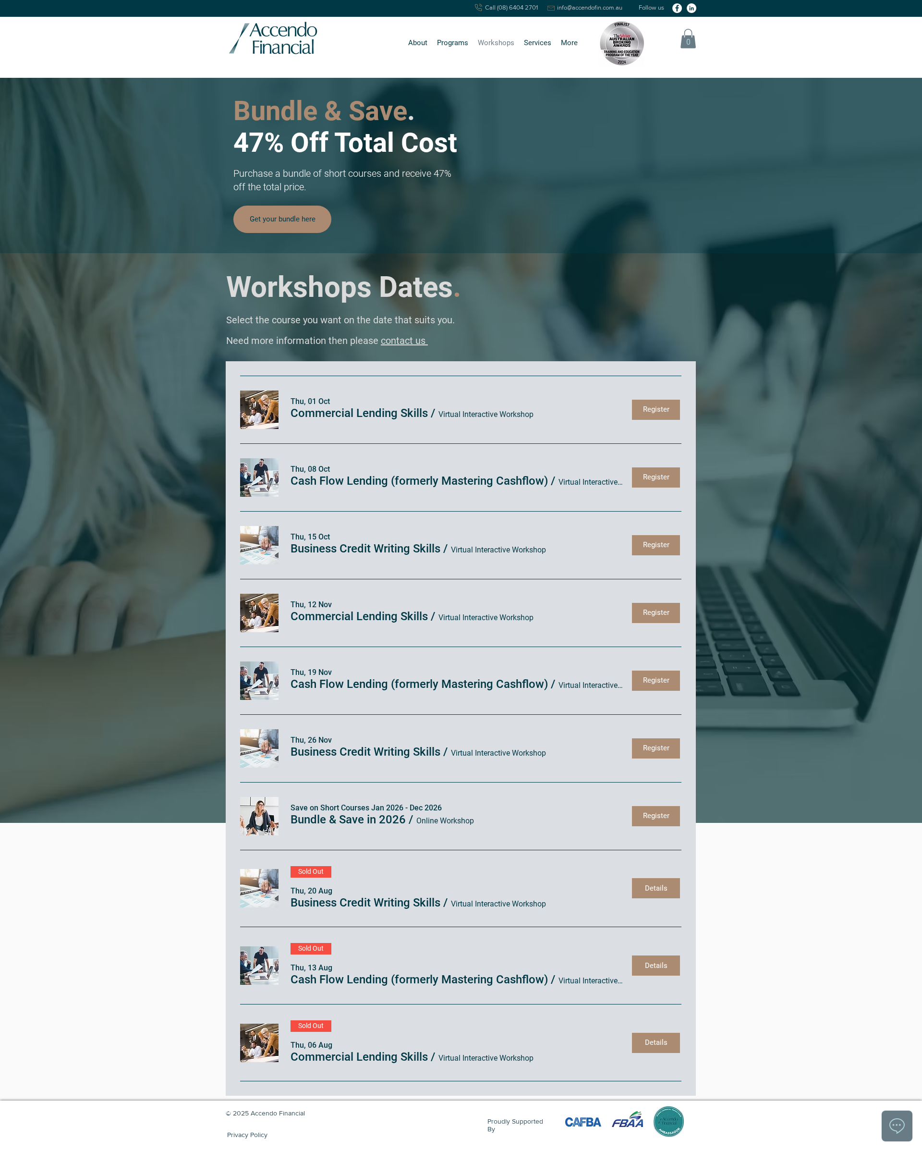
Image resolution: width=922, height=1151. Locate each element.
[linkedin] (691, 8)
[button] (417, 43)
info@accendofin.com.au (589, 7)
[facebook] (677, 8)
